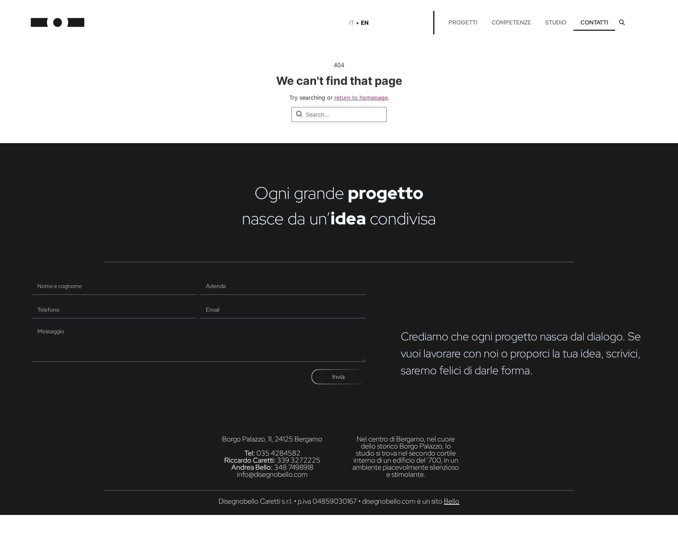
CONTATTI (594, 22)
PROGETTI (462, 22)
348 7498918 (294, 467)
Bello (451, 501)
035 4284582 (278, 453)
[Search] (299, 114)
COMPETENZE (511, 22)
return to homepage (361, 97)
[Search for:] (339, 114)
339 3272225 (298, 460)
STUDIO (555, 22)
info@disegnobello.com (272, 474)
